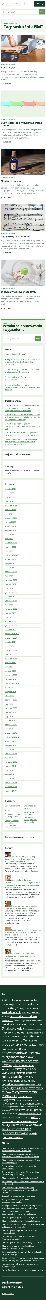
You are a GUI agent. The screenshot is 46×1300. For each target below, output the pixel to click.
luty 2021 (9, 667)
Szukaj (42, 12)
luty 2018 (9, 770)
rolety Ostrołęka (13, 1077)
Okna (7, 810)
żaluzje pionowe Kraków (19, 1135)
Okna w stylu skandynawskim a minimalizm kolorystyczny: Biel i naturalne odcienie (22, 387)
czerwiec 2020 (11, 700)
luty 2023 (9, 588)
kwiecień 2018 (11, 762)
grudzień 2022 (11, 592)
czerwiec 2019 (11, 725)
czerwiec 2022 (11, 600)
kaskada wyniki (11, 1012)
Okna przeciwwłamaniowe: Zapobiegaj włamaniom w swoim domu (18, 1247)
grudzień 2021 (11, 625)
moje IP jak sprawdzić (22, 1026)
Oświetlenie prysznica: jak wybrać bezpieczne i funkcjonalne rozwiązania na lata (22, 426)
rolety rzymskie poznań (32, 1084)
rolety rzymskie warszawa (18, 1088)
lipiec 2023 (9, 567)
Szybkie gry (8, 67)
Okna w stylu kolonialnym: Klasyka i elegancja (21, 1221)
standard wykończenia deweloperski (16, 1106)
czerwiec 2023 (11, 572)
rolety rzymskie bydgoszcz (17, 1079)
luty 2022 (9, 617)
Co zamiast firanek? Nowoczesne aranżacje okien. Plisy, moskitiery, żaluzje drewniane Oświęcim (23, 1259)
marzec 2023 (10, 584)
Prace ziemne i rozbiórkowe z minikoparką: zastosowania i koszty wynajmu (20, 956)
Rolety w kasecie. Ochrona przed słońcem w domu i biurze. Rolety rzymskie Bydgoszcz (22, 362)
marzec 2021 (10, 662)
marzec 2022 (10, 613)
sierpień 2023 (10, 563)
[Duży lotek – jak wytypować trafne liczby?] (23, 103)
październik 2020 (12, 683)
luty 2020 (9, 716)
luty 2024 (9, 551)
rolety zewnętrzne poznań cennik (22, 1103)
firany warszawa (27, 1008)
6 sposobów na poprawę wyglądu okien (18, 1196)
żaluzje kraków (11, 1129)
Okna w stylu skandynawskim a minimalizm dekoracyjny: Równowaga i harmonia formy (20, 1155)
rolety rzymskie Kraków (18, 1082)
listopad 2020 (10, 679)
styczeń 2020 (10, 720)
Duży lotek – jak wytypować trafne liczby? (21, 124)
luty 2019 (9, 729)
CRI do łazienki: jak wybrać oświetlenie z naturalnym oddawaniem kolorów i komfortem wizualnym (22, 441)
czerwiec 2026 (11, 497)
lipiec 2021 (9, 646)
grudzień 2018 (11, 733)
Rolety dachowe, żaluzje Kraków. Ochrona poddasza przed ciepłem (19, 1200)
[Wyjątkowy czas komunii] (23, 217)
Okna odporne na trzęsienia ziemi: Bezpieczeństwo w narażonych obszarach (19, 1212)
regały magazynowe (9, 1049)
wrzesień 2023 (11, 559)
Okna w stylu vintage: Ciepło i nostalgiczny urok (22, 1217)
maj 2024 (9, 538)
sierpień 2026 (10, 489)
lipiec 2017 (9, 778)
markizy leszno (37, 1020)
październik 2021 (12, 633)
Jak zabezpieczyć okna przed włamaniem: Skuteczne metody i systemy (22, 370)
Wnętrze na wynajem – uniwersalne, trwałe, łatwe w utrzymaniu (30, 817)
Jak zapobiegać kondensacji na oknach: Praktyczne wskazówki (18, 1237)
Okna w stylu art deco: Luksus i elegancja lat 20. (22, 1242)
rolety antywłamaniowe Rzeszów (21, 1050)
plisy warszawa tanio (30, 1044)
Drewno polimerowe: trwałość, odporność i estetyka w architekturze (21, 907)
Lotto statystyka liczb (22, 1020)
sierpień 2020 (10, 691)
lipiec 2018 (9, 749)
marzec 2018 (10, 766)
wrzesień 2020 (11, 687)
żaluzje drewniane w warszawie (22, 1125)
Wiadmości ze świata (8, 64)
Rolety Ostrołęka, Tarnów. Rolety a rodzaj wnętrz (22, 1270)
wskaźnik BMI (10, 1113)
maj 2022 (9, 605)
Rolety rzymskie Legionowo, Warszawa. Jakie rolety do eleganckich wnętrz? (20, 1173)
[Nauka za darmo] (23, 162)
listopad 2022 (10, 596)
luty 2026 (9, 514)
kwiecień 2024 (11, 543)
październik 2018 (12, 737)
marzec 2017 (10, 791)
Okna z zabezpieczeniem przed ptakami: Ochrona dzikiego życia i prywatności (23, 1225)
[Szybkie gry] (23, 48)
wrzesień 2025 (11, 526)
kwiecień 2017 (11, 786)
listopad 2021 (10, 629)
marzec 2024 (10, 547)
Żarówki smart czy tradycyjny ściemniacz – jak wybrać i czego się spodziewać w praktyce (20, 859)
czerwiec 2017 (11, 782)
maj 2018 (9, 758)
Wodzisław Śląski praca (26, 1110)
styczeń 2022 (10, 621)
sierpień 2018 (10, 745)
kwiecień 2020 (11, 708)
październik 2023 (12, 555)
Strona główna (8, 1293)
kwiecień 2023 (11, 580)
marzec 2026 (10, 509)
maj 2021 (9, 654)
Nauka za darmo (11, 181)
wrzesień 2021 (11, 638)
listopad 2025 (10, 522)
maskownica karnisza (18, 1024)
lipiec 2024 (9, 534)
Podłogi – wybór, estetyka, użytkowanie (12, 823)
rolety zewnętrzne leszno (27, 1100)
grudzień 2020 (11, 675)
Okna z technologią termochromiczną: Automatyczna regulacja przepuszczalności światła (20, 1190)
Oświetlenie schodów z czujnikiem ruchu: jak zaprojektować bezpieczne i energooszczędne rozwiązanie (22, 408)
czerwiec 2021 (11, 650)
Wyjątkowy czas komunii (15, 236)
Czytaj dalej (7, 84)
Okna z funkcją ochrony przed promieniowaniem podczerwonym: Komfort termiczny (22, 1149)
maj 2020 (9, 704)
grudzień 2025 (11, 518)
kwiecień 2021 (11, 658)
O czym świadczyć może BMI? (18, 291)
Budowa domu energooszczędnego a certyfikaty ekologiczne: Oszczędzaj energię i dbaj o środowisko (23, 932)
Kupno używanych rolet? (15, 354)
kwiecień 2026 (11, 505)
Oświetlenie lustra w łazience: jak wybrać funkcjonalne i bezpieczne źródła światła (22, 434)
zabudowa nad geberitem (20, 1117)
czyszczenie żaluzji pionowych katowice (22, 1002)
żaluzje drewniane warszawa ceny (21, 1119)
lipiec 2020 (9, 696)
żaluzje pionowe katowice (16, 1131)
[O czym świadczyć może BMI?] (23, 273)
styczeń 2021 (10, 671)
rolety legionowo (25, 1073)
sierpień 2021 (10, 642)
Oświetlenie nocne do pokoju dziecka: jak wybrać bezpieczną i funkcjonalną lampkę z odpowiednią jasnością (22, 417)
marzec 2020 (10, 712)
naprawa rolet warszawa (17, 1032)
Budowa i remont (12, 806)
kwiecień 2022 (11, 609)
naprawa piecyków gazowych (33, 1029)
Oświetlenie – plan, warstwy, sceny (13, 815)
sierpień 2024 (10, 530)
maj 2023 (9, 576)
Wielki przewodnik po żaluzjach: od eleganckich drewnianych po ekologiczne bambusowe (22, 1206)
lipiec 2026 (9, 493)
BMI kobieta (9, 1000)
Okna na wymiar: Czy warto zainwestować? (20, 1178)
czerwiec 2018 (11, 753)
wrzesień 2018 (11, 741)
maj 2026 (9, 501)
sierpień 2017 (10, 774)
